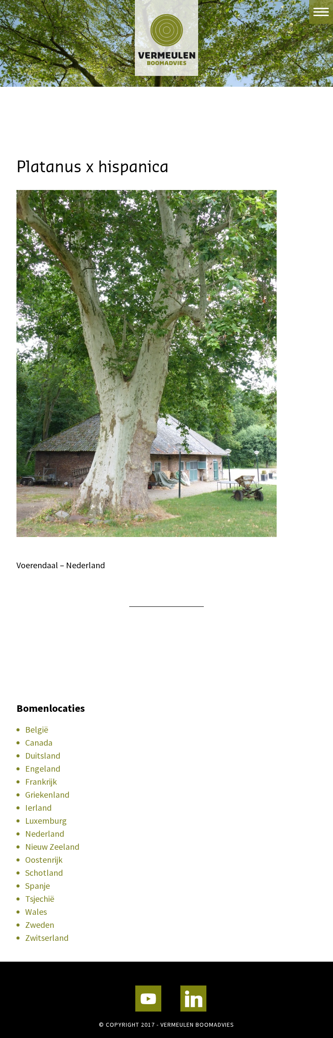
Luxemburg (46, 820)
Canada (38, 742)
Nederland (44, 833)
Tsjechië (39, 898)
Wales (36, 911)
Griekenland (47, 794)
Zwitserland (47, 937)
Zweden (39, 924)
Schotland (44, 872)
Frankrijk (41, 781)
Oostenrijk (43, 859)
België (36, 729)
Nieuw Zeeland (52, 846)
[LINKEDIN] (193, 999)
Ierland (38, 807)
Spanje (37, 885)
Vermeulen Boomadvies (166, 38)
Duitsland (42, 755)
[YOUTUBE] (148, 999)
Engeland (42, 768)
